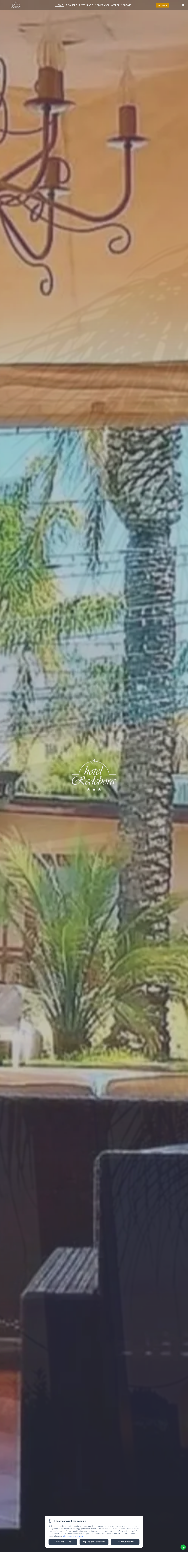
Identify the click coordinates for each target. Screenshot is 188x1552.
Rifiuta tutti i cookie (63, 1542)
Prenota (162, 5)
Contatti (126, 5)
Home (59, 5)
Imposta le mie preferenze (94, 1542)
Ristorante (86, 5)
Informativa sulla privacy (73, 1536)
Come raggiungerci (107, 5)
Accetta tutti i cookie (125, 1542)
